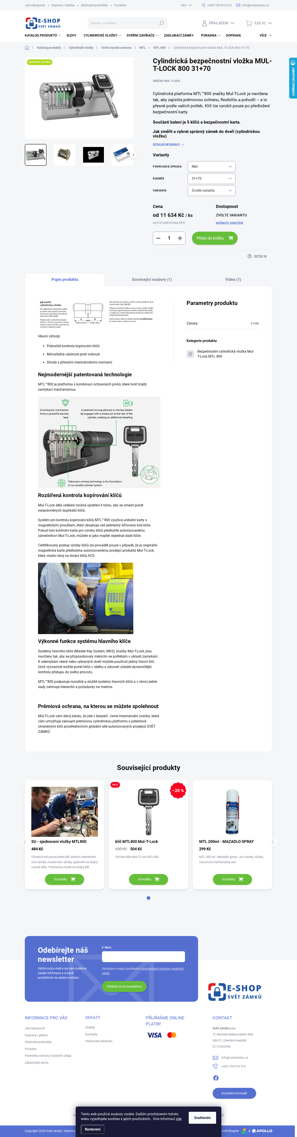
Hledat (161, 23)
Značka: (166, 80)
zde (178, 1119)
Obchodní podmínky (94, 5)
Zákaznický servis (36, 1062)
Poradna (120, 5)
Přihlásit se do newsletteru (124, 986)
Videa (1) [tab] (233, 279)
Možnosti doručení (229, 222)
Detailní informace (166, 144)
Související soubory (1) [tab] (152, 279)
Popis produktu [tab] (65, 279)
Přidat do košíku (210, 238)
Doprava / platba (63, 5)
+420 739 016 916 (233, 1066)
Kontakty (91, 1034)
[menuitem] (43, 35)
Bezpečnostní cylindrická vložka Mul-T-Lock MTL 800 (225, 353)
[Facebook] (216, 1077)
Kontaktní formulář (234, 1093)
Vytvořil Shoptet (228, 1131)
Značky (90, 1027)
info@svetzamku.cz (234, 1057)
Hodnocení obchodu (98, 1041)
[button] (148, 898)
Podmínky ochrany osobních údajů (48, 1055)
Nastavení (92, 1129)
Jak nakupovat (35, 5)
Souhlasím (202, 1118)
